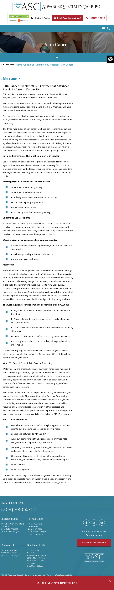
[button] (110, 59)
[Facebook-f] (86, 523)
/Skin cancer (66, 64)
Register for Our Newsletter (94, 542)
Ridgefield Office (9, 518)
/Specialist (28, 64)
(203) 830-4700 (18, 509)
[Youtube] (102, 523)
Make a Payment (16, 16)
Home (19, 64)
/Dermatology (42, 64)
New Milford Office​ (37, 545)
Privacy (50, 575)
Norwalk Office (35, 518)
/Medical (54, 64)
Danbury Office (9, 545)
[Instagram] (94, 523)
